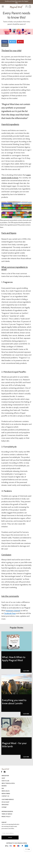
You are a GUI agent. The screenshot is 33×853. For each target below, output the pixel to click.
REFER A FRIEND (6, 793)
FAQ (3, 788)
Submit (10, 837)
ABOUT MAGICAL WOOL (8, 783)
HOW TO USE (5, 781)
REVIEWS (4, 786)
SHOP (3, 778)
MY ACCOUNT (5, 802)
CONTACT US (5, 796)
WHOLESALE (5, 804)
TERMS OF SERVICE (7, 814)
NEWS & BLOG (6, 791)
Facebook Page (10, 613)
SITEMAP (4, 807)
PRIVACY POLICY (6, 816)
